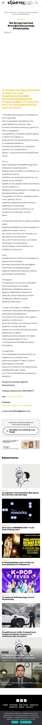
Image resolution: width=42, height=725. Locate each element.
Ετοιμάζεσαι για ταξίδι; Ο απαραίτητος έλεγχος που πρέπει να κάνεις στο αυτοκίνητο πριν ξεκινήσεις (19, 634)
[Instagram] (21, 700)
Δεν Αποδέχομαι (26, 722)
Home (6, 12)
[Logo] (21, 3)
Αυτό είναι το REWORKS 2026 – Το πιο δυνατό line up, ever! (18, 529)
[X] (25, 700)
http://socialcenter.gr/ (14, 397)
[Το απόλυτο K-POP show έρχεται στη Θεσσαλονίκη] (21, 580)
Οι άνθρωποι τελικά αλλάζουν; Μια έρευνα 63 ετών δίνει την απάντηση (20, 494)
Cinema (4, 680)
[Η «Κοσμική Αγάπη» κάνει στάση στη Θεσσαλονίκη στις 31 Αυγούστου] (21, 546)
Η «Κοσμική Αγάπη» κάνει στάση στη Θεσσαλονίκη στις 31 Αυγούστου (18, 563)
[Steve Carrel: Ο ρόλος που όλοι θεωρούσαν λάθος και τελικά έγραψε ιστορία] (21, 675)
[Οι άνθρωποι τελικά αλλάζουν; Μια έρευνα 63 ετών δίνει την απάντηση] (21, 476)
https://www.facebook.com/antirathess (17, 405)
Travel (4, 629)
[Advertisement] (21, 64)
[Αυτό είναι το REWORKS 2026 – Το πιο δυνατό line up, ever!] (21, 511)
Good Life (5, 490)
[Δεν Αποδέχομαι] (40, 718)
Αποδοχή (15, 722)
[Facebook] (17, 700)
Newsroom (13, 12)
